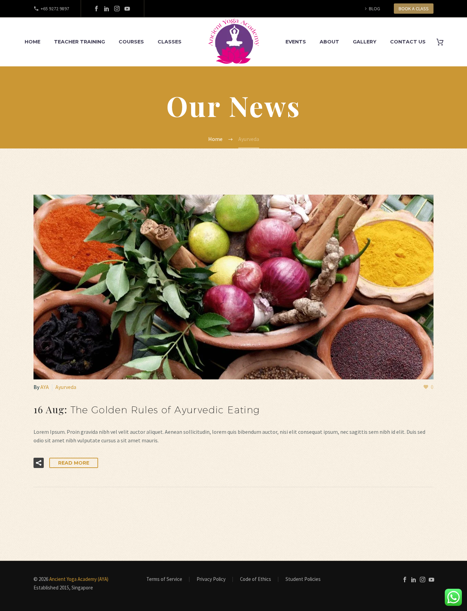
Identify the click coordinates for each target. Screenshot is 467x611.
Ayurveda (65, 387)
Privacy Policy (211, 579)
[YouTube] (127, 8)
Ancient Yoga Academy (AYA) (78, 579)
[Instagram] (117, 8)
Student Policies (303, 579)
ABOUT (329, 42)
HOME (32, 42)
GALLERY (364, 42)
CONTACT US (408, 42)
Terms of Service (164, 579)
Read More (73, 463)
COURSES (131, 42)
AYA (44, 387)
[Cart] (442, 42)
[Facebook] (96, 8)
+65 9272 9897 (55, 8)
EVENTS (295, 42)
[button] (39, 463)
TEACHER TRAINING (79, 42)
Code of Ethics (255, 579)
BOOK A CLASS (414, 8)
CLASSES (170, 42)
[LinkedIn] (107, 8)
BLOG (374, 8)
